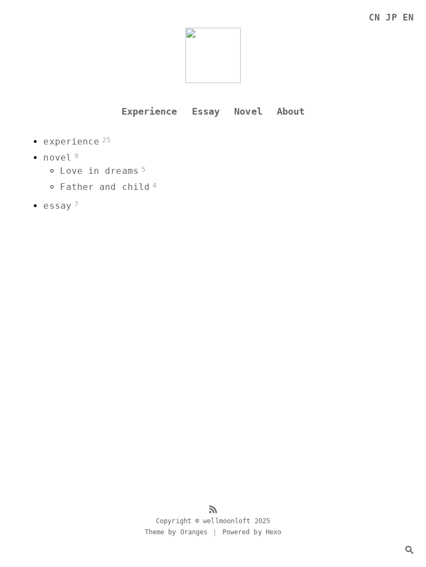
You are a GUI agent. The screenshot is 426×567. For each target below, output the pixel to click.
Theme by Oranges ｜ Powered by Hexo (213, 532)
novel (57, 157)
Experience (149, 111)
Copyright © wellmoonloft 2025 (213, 521)
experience (71, 141)
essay (57, 205)
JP (391, 17)
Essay (206, 111)
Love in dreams (99, 171)
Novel (248, 111)
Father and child (105, 187)
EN (408, 17)
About (291, 111)
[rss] (213, 510)
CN (374, 17)
